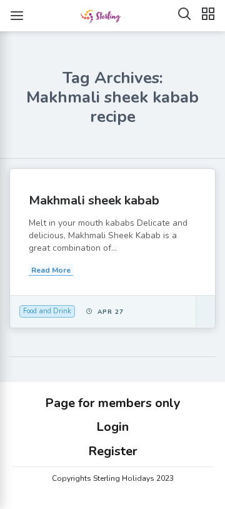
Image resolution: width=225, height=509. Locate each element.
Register (113, 451)
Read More (51, 270)
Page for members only (113, 403)
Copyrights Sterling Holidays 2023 (113, 478)
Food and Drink (47, 311)
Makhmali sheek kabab (94, 200)
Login (112, 426)
